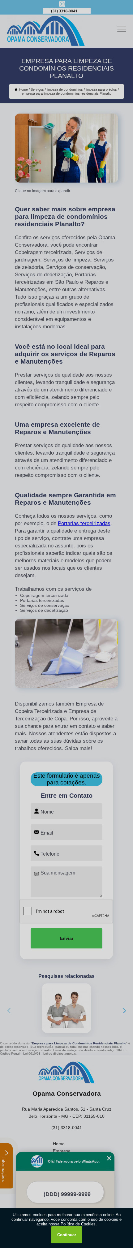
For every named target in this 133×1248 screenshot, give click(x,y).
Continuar (66, 1235)
